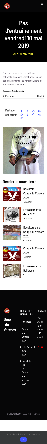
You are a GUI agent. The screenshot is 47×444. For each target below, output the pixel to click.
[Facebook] (21, 111)
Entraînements (18, 91)
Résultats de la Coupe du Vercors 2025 (33, 232)
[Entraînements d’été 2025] (12, 214)
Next (39, 95)
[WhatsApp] (21, 115)
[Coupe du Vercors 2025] (12, 253)
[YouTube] (42, 347)
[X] (27, 111)
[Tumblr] (27, 115)
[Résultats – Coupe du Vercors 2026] (12, 194)
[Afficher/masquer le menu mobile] (42, 4)
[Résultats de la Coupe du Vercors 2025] (12, 232)
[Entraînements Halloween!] (12, 271)
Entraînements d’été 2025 (24, 350)
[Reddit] (33, 111)
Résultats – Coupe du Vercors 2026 (33, 193)
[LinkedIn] (39, 111)
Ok (23, 440)
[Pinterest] (33, 115)
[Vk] (39, 115)
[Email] (21, 118)
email (40, 336)
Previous (9, 95)
